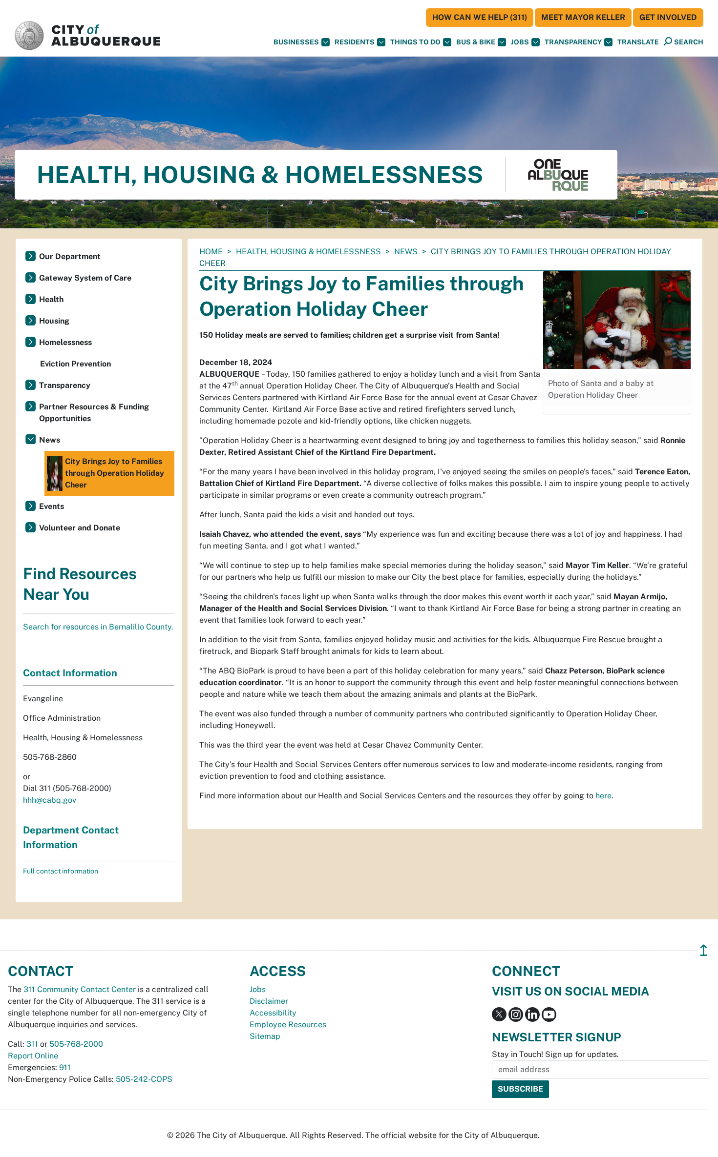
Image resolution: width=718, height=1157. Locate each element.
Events (51, 506)
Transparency (573, 42)
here (603, 795)
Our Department (70, 256)
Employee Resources (288, 1024)
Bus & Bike (475, 42)
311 (32, 1044)
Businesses (296, 42)
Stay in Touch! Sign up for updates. (555, 1054)
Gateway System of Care (85, 278)
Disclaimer (269, 1001)
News (406, 251)
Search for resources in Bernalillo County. (98, 626)
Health (51, 299)
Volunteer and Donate (79, 527)
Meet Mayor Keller (583, 17)
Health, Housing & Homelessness (308, 251)
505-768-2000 (76, 1044)
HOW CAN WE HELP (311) (479, 17)
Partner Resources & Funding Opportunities (94, 412)
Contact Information (70, 673)
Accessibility (273, 1012)
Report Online (33, 1055)
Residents (355, 42)
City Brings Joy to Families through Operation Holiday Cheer (114, 473)
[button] (638, 42)
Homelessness (65, 342)
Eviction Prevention (75, 363)
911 (65, 1067)
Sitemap (265, 1036)
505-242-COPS (144, 1079)
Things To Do (415, 42)
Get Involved (668, 17)
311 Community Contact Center (79, 989)
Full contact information (60, 871)
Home (211, 251)
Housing (54, 320)
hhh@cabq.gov (49, 800)
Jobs (520, 42)
